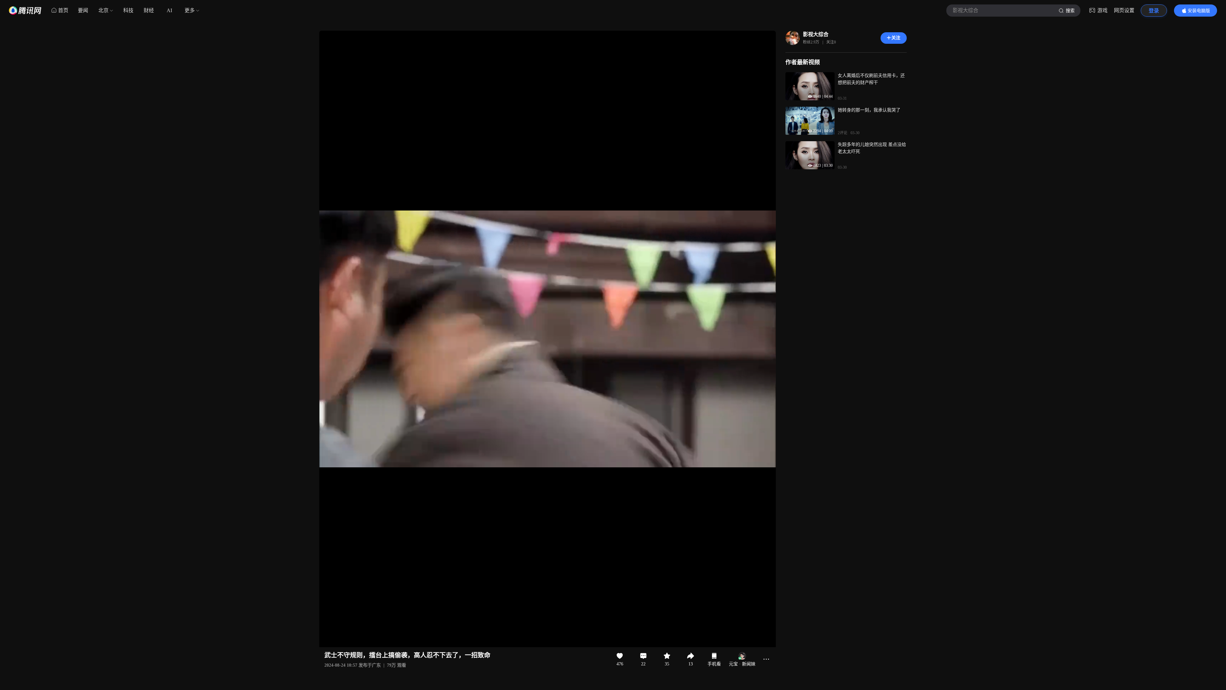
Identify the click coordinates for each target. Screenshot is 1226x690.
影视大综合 (816, 34)
